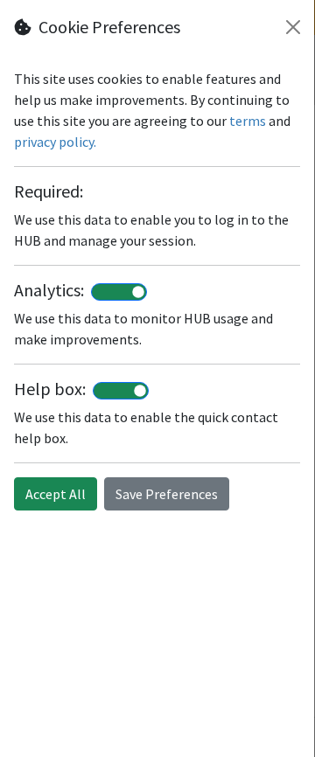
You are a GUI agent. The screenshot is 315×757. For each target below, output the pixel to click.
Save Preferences (167, 494)
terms (247, 120)
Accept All (55, 494)
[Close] (293, 27)
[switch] (119, 292)
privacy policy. (55, 141)
